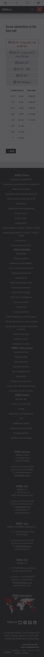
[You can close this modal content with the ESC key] (22, 328)
